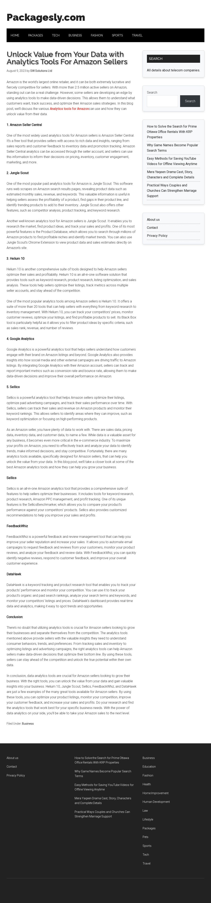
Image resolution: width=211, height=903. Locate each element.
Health (147, 784)
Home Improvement (156, 793)
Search (152, 92)
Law (145, 810)
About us (153, 220)
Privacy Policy (157, 236)
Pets (145, 837)
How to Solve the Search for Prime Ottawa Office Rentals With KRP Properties (172, 131)
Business (28, 723)
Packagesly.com (46, 17)
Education (149, 766)
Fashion (148, 775)
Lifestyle (148, 819)
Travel (146, 863)
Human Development (156, 801)
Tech (146, 854)
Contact (152, 228)
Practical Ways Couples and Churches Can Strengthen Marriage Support (172, 190)
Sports (147, 845)
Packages (149, 828)
